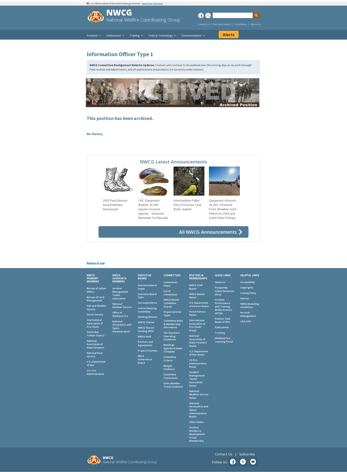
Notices (244, 298)
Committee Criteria (170, 358)
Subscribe (247, 454)
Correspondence (147, 302)
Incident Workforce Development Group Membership (197, 434)
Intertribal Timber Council (95, 333)
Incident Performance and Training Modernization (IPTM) (223, 306)
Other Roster (196, 422)
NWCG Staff (144, 336)
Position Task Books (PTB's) (222, 320)
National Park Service (94, 354)
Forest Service (95, 314)
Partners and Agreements (145, 343)
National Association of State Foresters (95, 344)
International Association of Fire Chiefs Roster (197, 325)
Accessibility (247, 282)
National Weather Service (122, 305)
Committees (240, 24)
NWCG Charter (146, 322)
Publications (222, 327)
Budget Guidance (169, 367)
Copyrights (246, 287)
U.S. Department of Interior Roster (199, 304)
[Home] (96, 16)
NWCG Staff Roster (195, 287)
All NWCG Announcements (208, 232)
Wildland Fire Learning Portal (224, 340)
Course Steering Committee (147, 310)
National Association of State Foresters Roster (198, 341)
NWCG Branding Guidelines (249, 305)
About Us (255, 24)
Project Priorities (147, 350)
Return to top (96, 263)
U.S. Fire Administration (95, 372)
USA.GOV (245, 321)
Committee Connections (171, 376)
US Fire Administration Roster (198, 363)
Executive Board (221, 24)
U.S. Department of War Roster (198, 353)
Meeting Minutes (147, 316)
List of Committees (170, 292)
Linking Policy (248, 293)
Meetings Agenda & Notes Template (173, 348)
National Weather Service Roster (198, 394)
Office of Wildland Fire (120, 314)
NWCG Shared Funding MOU (146, 329)
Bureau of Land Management (95, 299)
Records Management (248, 314)
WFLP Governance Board (145, 359)
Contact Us (203, 24)
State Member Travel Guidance (173, 385)
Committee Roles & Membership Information (173, 324)
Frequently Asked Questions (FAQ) (224, 291)
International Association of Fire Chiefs (95, 323)
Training (220, 332)
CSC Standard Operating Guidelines (171, 336)
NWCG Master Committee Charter (171, 303)
